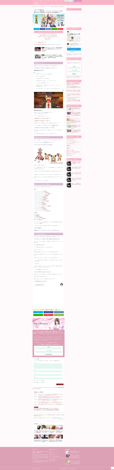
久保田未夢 (43, 199)
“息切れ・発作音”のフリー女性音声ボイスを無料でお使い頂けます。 (76, 168)
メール (35, 373)
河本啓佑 (49, 205)
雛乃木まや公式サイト (68, 468)
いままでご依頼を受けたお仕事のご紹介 (54, 456)
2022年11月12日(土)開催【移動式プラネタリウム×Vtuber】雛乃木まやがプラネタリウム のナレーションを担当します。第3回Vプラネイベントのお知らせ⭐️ (50, 400)
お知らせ (46, 408)
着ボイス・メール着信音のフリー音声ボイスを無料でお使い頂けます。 (48, 33)
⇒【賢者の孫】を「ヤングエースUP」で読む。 (41, 118)
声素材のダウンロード (52, 454)
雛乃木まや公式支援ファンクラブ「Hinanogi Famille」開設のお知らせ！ (76, 109)
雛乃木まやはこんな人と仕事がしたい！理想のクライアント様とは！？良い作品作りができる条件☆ (73, 91)
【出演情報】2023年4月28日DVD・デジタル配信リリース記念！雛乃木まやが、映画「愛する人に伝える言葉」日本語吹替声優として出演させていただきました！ (50, 397)
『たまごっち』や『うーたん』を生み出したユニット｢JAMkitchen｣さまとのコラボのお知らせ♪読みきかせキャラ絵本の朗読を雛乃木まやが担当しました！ (50, 395)
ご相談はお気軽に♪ (78, 0)
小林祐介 (44, 191)
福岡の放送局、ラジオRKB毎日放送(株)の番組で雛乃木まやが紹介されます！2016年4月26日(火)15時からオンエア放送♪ (73, 84)
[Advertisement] (48, 296)
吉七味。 (44, 209)
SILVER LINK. (40, 219)
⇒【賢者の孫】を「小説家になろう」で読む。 (41, 120)
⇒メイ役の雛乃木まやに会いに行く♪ (40, 281)
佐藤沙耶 (44, 208)
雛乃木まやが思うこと (70, 155)
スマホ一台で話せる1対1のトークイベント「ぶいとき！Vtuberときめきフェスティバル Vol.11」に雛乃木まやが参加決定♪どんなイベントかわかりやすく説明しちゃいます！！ (50, 402)
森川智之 (45, 198)
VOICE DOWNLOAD (58, 3)
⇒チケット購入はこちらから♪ (39, 244)
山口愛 (42, 202)
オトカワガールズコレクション (71, 140)
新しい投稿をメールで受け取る (39, 382)
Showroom (42, 408)
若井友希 (46, 194)
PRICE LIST (71, 3)
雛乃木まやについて (48, 39)
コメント (35, 362)
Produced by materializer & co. (36, 468)
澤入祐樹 (43, 218)
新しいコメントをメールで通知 (39, 380)
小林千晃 (43, 204)
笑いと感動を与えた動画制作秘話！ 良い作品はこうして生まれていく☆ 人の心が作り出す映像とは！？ (74, 101)
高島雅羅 (44, 197)
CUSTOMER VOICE (65, 3)
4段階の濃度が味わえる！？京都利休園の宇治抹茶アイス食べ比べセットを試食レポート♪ (76, 127)
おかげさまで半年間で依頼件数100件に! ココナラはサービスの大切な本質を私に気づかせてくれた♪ (74, 87)
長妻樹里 (44, 203)
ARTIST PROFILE (45, 3)
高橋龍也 (40, 217)
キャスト (57, 408)
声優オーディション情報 (70, 150)
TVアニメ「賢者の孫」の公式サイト (40, 44)
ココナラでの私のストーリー (71, 143)
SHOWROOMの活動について (71, 138)
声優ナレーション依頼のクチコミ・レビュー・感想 (56, 457)
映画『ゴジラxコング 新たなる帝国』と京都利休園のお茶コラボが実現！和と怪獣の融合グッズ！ (76, 131)
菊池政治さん (54, 125)
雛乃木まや (40, 42)
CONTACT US (78, 3)
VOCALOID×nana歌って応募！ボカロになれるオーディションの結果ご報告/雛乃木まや (50, 404)
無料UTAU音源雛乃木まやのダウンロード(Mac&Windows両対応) (48, 35)
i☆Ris (41, 223)
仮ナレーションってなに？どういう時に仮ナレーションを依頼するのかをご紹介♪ (73, 98)
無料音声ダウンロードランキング (71, 153)
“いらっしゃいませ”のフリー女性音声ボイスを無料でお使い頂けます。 (76, 173)
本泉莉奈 (46, 192)
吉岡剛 (37, 214)
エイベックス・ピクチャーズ (51, 408)
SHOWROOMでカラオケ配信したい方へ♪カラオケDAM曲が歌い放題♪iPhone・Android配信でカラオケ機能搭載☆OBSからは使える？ (49, 415)
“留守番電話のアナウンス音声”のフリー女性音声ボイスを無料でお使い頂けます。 (48, 36)
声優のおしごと (36, 407)
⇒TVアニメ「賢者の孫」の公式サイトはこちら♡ (42, 271)
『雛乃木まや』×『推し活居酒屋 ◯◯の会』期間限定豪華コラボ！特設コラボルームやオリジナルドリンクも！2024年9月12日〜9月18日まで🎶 (74, 115)
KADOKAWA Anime (37, 408)
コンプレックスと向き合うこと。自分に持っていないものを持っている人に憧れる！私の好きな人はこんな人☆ (73, 94)
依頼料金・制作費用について (53, 459)
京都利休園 (68, 145)
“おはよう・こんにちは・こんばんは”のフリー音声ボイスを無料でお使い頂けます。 (76, 179)
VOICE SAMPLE (51, 3)
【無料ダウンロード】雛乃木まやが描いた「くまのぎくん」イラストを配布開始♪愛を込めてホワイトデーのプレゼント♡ (48, 418)
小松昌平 (49, 193)
